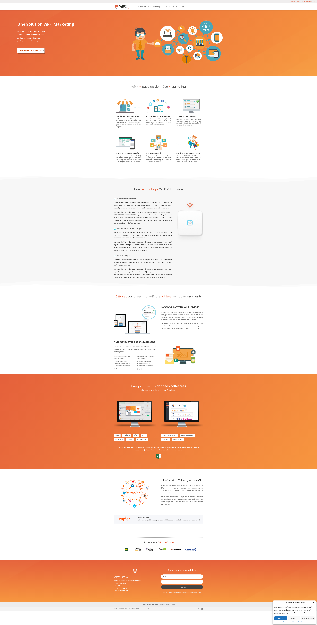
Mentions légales (171, 604)
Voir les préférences (308, 618)
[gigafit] (163, 551)
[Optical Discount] (150, 551)
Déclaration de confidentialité (299, 622)
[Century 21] (138, 551)
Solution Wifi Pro (143, 7)
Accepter (280, 618)
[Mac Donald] (126, 551)
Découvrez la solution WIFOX (30, 50)
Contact (182, 7)
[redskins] (176, 551)
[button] (314, 603)
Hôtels (166, 7)
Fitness (174, 7)
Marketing (156, 7)
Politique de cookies (286, 622)
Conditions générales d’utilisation (156, 604)
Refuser (293, 618)
